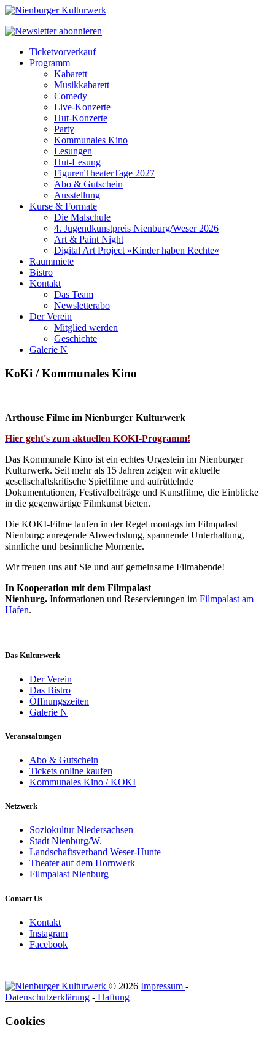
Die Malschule (82, 217)
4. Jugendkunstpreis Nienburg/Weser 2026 (136, 228)
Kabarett (70, 74)
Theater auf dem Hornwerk (82, 863)
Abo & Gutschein (88, 184)
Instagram (48, 933)
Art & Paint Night (88, 239)
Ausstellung (77, 195)
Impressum (163, 986)
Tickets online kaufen (70, 771)
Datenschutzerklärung (47, 997)
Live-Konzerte (82, 107)
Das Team (73, 294)
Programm (49, 63)
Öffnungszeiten (59, 701)
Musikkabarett (81, 85)
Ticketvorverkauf (62, 52)
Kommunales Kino (91, 140)
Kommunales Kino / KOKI (82, 782)
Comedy (70, 96)
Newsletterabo (82, 305)
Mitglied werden (86, 327)
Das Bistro (50, 690)
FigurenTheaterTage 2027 (104, 173)
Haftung (112, 997)
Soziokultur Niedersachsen (81, 830)
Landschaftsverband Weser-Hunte (95, 852)
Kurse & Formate (63, 206)
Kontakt (45, 283)
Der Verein (50, 316)
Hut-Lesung (77, 162)
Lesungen (73, 151)
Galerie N (48, 349)
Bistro (41, 272)
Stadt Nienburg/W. (65, 841)
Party (64, 129)
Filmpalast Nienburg (69, 874)
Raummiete (51, 261)
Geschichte (75, 338)
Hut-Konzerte (80, 118)
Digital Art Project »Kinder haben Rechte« (136, 250)
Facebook (48, 944)
